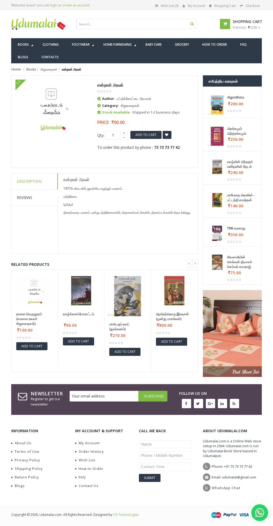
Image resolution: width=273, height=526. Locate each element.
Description (29, 181)
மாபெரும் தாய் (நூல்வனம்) (119, 326)
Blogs (20, 485)
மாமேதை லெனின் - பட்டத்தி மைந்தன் (241, 197)
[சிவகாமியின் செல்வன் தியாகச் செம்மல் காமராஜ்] (217, 262)
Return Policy (27, 477)
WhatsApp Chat (226, 487)
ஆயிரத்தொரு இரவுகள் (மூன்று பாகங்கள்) (172, 316)
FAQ (82, 477)
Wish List (87, 460)
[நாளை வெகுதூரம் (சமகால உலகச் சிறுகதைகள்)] (34, 290)
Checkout (253, 5)
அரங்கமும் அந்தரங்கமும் (236, 131)
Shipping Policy (29, 468)
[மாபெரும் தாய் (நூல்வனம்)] (127, 296)
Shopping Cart (225, 5)
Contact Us (89, 485)
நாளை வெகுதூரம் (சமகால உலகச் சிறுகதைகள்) (29, 318)
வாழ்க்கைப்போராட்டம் (78, 313)
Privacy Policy (27, 460)
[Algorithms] (217, 105)
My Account (196, 5)
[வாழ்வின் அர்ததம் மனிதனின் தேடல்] (217, 166)
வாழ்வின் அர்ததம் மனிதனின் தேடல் (240, 164)
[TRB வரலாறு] (217, 233)
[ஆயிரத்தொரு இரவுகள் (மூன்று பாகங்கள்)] (174, 291)
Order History (91, 451)
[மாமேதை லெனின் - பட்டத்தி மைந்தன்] (217, 200)
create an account (75, 5)
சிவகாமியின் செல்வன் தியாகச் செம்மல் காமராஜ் (239, 262)
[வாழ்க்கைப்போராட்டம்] (81, 290)
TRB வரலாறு (236, 228)
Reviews (24, 197)
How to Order (91, 468)
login (53, 5)
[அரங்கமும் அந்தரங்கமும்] (217, 136)
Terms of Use (27, 451)
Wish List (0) (169, 5)
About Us (23, 443)
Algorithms (235, 97)
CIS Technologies (126, 514)
